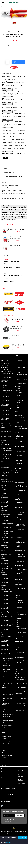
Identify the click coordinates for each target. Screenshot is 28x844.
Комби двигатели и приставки (21, 530)
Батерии (18, 575)
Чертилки (18, 405)
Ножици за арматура (8, 714)
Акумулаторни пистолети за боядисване (5, 649)
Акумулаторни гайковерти (5, 509)
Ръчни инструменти (9, 6)
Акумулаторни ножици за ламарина (6, 621)
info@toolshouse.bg (11, 791)
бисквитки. (9, 842)
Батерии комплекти (21, 582)
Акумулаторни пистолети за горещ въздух (6, 549)
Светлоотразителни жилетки (20, 680)
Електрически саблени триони (7, 426)
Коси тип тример (21, 512)
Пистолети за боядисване (19, 467)
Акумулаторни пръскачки (20, 545)
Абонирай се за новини (9, 281)
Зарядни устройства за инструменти (21, 579)
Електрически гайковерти (5, 419)
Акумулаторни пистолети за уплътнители (5, 562)
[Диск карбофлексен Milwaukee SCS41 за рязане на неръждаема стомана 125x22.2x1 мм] (6, 329)
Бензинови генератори (21, 569)
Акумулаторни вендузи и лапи (5, 644)
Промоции (3, 356)
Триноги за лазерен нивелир (21, 633)
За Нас (2, 768)
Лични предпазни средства (19, 642)
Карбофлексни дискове (6, 704)
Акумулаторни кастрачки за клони (21, 542)
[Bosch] (19, 309)
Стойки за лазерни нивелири (21, 629)
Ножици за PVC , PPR (6, 717)
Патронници (19, 360)
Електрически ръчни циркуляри (6, 455)
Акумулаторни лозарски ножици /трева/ (20, 526)
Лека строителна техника (19, 566)
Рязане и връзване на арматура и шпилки (6, 553)
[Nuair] (8, 309)
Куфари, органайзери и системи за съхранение (21, 385)
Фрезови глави (19, 377)
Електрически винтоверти (5, 401)
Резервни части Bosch (21, 705)
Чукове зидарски (21, 367)
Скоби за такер (5, 748)
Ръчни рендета (5, 743)
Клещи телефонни (7, 683)
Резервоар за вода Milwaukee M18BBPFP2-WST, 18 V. (17, 237)
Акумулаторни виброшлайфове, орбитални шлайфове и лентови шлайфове (7, 522)
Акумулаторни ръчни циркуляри (7, 528)
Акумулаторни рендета (7, 531)
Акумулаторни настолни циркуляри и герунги (6, 636)
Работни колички (21, 397)
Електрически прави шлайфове (6, 439)
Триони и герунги (6, 752)
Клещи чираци (6, 669)
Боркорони (5, 730)
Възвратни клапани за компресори (21, 460)
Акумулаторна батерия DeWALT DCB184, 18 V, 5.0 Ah (17, 345)
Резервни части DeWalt (21, 703)
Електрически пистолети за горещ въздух (6, 431)
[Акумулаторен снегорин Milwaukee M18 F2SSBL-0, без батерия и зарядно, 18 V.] (6, 230)
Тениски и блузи (21, 667)
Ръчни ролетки (20, 602)
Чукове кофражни (21, 369)
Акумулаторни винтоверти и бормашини (5, 497)
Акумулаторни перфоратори (5, 502)
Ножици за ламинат (8, 722)
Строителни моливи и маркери (21, 410)
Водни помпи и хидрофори (20, 538)
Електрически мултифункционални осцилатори (6, 474)
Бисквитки (12, 777)
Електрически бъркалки (5, 488)
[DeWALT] (8, 294)
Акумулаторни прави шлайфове (6, 592)
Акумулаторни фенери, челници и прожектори (6, 584)
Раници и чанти (20, 417)
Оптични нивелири (21, 590)
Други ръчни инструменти (19, 414)
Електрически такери (7, 470)
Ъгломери (19, 609)
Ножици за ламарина (8, 720)
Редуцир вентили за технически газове (20, 482)
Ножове (4, 707)
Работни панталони (21, 698)
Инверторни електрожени (18, 478)
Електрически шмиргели (5, 484)
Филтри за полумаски (21, 660)
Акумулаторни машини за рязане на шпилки (6, 631)
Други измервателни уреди (20, 615)
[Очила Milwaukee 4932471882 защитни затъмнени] (6, 338)
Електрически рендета (7, 463)
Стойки (18, 402)
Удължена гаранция (9, 172)
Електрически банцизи (7, 481)
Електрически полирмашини (5, 415)
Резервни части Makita (21, 708)
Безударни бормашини (5, 393)
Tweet (13, 157)
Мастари (18, 595)
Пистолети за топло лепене (20, 431)
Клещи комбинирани (8, 658)
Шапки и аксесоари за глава (21, 688)
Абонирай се (7, 255)
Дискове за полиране (8, 700)
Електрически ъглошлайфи (5, 411)
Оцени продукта (6, 159)
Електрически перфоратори (5, 405)
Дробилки (19, 517)
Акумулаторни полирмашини (5, 608)
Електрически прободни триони (5, 422)
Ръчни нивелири (20, 593)
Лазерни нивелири (20, 588)
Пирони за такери (7, 539)
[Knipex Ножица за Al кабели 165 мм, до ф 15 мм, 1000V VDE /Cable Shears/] (14, 19)
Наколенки (18, 662)
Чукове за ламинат (21, 365)
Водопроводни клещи (6, 666)
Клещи (3, 655)
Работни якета (19, 696)
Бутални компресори (21, 438)
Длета (17, 422)
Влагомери (19, 618)
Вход (2, 774)
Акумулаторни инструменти (4, 492)
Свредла (5, 727)
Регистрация (4, 777)
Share (6, 157)
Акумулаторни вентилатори (5, 641)
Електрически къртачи (7, 408)
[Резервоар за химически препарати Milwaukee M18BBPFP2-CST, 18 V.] (6, 248)
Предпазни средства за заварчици (21, 499)
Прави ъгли (19, 607)
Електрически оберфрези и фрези (6, 436)
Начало (2, 6)
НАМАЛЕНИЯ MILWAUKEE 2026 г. (6, 370)
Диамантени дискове (8, 698)
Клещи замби (6, 676)
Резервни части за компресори (20, 452)
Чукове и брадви (20, 362)
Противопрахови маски (19, 653)
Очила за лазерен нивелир (20, 621)
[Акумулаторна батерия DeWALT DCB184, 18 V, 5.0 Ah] (6, 347)
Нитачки (4, 757)
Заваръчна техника (20, 475)
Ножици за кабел (21, 6)
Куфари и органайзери (19, 389)
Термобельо (19, 693)
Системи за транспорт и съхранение (19, 394)
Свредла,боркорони (7, 725)
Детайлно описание (9, 165)
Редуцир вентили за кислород (21, 491)
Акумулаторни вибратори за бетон (6, 611)
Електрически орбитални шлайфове (6, 447)
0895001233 (10, 794)
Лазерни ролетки (21, 600)
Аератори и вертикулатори (19, 534)
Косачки (19, 519)
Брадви (18, 372)
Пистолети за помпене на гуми (21, 471)
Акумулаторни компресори (19, 442)
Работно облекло (20, 664)
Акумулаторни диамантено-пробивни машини (6, 616)
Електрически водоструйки (5, 478)
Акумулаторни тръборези (5, 596)
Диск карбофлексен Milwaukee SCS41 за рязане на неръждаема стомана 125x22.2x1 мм (17, 327)
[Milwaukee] (8, 302)
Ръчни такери (5, 745)
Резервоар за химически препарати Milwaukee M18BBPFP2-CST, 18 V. (16, 246)
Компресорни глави (21, 449)
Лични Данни (13, 774)
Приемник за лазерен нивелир (21, 625)
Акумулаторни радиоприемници (5, 588)
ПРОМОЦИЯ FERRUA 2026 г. (7, 374)
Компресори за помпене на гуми (19, 446)
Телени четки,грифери (7, 755)
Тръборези (18, 355)
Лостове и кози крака (21, 420)
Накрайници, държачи (21, 374)
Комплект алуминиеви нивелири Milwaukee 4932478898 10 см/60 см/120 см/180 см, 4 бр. (17, 318)
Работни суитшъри (20, 691)
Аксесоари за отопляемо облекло (20, 676)
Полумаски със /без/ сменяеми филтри (20, 657)
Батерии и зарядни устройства (19, 572)
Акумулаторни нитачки (5, 557)
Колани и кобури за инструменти (20, 425)
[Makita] (19, 294)
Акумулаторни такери (7, 537)
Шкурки (18, 407)
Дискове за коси (21, 556)
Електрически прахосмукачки (5, 467)
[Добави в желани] (24, 57)
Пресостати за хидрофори (20, 562)
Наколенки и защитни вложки (21, 684)
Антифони (18, 649)
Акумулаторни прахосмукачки (5, 534)
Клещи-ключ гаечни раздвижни (7, 686)
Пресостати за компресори (20, 456)
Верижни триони (21, 509)
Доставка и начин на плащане (12, 176)
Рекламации (13, 771)
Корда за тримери (21, 554)
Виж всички (5, 284)
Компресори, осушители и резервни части (21, 436)
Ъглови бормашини (7, 390)
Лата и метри (20, 636)
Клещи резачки (6, 660)
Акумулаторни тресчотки (5, 579)
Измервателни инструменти (18, 585)
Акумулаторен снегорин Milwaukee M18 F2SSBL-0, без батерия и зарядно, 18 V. (17, 228)
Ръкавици (18, 645)
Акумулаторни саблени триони (5, 517)
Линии (17, 612)
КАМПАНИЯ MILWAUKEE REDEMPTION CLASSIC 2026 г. (5, 361)
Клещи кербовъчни (7, 678)
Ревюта (5, 168)
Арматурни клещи (7, 663)
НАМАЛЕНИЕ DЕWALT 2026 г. (5, 366)
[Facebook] (2, 798)
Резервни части (19, 701)
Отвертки (4, 689)
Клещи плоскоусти (7, 681)
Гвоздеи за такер (20, 400)
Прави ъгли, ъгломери (21, 605)
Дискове (4, 692)
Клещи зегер (6, 671)
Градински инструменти (18, 506)
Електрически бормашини (5, 384)
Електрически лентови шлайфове (7, 451)
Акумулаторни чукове (7, 566)
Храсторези (19, 514)
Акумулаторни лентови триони (5, 604)
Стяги (3, 750)
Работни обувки (20, 669)
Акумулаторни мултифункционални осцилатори (6, 544)
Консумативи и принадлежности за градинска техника (20, 550)
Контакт (3, 771)
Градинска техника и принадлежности (20, 503)
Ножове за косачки (21, 559)
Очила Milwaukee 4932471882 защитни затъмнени (16, 336)
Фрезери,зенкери (6, 741)
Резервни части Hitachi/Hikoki (19, 711)
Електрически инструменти (4, 381)
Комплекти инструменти (4, 575)
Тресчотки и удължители (4, 733)
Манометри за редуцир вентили (20, 495)
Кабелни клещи (6, 674)
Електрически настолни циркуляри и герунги (6, 460)
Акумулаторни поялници (5, 600)
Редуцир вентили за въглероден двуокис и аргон (21, 486)
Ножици (15, 6)
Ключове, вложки (6, 736)
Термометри (19, 638)
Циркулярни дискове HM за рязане (7, 695)
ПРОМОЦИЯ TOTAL (7, 377)
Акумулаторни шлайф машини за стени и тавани (7, 626)
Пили (17, 358)
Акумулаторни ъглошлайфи (5, 505)
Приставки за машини (21, 428)
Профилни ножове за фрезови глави (21, 380)
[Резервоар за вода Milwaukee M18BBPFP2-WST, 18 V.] (6, 239)
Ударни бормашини (7, 387)
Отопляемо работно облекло (20, 672)
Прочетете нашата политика (14, 833)
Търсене (12, 768)
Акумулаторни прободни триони (5, 513)
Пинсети (4, 738)
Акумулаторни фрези (7, 568)
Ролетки (18, 597)
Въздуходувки (20, 521)
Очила (17, 647)
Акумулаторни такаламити (5, 571)
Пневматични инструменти (18, 464)
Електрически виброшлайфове (5, 443)
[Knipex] (19, 302)
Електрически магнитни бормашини (6, 397)
